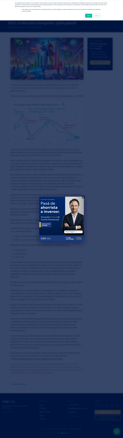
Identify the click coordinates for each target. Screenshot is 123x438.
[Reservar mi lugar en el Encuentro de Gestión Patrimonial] (61, 219)
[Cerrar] (83, 197)
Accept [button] (88, 15)
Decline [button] (97, 15)
